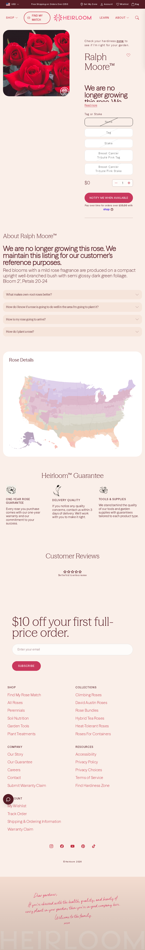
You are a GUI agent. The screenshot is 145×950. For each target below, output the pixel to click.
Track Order (17, 813)
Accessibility (86, 754)
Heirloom (70, 862)
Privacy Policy (87, 762)
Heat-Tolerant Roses (92, 726)
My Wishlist (17, 806)
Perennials (16, 710)
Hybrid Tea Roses (90, 718)
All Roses (15, 702)
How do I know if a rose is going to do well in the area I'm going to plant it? (52, 307)
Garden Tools (18, 726)
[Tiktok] (93, 846)
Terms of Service (89, 777)
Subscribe (26, 666)
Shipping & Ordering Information (34, 821)
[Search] (137, 18)
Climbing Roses (89, 694)
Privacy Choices (89, 769)
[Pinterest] (83, 846)
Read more (91, 105)
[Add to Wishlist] (128, 55)
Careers (14, 769)
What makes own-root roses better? (29, 294)
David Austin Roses (91, 702)
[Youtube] (72, 846)
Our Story (15, 754)
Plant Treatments (21, 733)
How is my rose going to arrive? (26, 319)
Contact (14, 777)
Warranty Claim (20, 829)
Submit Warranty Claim (27, 785)
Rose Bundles (87, 710)
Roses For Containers (93, 733)
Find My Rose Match (24, 694)
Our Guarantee (20, 762)
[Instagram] (51, 846)
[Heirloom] (72, 17)
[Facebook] (62, 846)
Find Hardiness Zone (93, 785)
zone (120, 41)
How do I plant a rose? (20, 331)
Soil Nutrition (18, 718)
